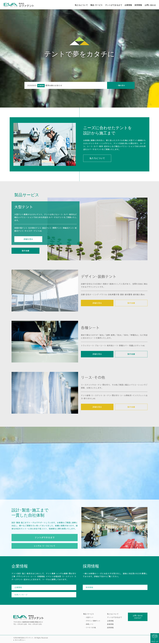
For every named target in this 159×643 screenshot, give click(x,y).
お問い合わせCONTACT (138, 617)
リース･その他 (91, 627)
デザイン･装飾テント (93, 621)
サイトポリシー (20, 640)
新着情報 (110, 624)
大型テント (89, 617)
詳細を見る (97, 303)
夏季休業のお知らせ (53, 86)
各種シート (89, 624)
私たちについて (112, 614)
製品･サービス (88, 614)
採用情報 (110, 628)
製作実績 (131, 303)
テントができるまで (114, 617)
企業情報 (110, 621)
